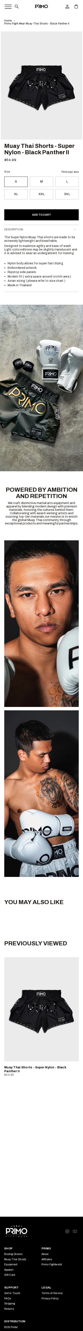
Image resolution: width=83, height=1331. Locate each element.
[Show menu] (6, 6)
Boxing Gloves (13, 1254)
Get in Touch (12, 1293)
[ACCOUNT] (67, 6)
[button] (16, 6)
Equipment (10, 1264)
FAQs (7, 1298)
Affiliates (47, 1259)
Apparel (8, 1269)
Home (8, 20)
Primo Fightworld (52, 1264)
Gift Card (9, 1274)
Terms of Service (52, 1293)
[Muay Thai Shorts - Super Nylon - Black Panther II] (41, 1009)
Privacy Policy (50, 1298)
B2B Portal (11, 1327)
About (45, 1254)
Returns (9, 1308)
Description (13, 229)
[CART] (76, 6)
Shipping (9, 1303)
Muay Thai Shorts (15, 1259)
